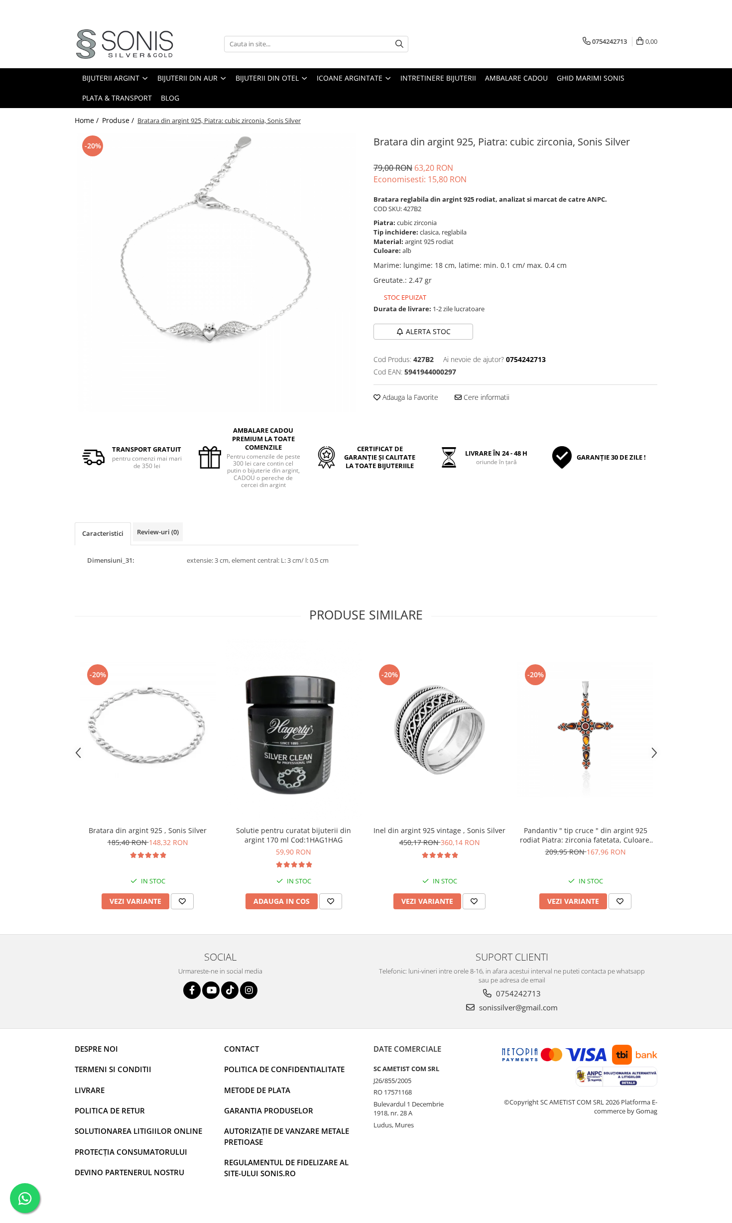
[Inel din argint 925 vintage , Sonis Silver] (439, 730)
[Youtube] (211, 990)
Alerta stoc (428, 331)
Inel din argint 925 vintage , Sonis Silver (439, 830)
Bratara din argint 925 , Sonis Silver (148, 830)
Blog (170, 98)
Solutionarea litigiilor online (138, 1131)
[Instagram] (248, 990)
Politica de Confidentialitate (284, 1069)
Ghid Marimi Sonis (590, 78)
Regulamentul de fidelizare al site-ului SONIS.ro (286, 1167)
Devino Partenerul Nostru (129, 1172)
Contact (241, 1049)
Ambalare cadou (516, 78)
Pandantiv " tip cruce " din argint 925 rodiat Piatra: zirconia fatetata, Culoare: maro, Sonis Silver (585, 835)
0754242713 (517, 993)
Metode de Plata (257, 1090)
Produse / (119, 120)
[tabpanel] (217, 272)
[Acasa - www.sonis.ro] (124, 44)
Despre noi (96, 1049)
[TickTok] (230, 990)
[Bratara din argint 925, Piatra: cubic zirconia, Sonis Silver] (217, 272)
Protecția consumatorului (131, 1152)
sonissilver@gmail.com (517, 1007)
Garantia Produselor (268, 1110)
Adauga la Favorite (409, 397)
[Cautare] (399, 44)
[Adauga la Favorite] (182, 901)
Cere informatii (485, 397)
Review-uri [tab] (158, 531)
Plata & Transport (117, 98)
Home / (88, 120)
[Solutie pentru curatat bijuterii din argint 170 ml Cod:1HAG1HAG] (294, 730)
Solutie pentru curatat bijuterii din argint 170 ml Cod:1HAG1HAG (293, 835)
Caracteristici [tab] (102, 533)
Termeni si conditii (113, 1069)
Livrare (90, 1090)
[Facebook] (192, 990)
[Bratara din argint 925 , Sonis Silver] (148, 730)
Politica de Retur (110, 1110)
